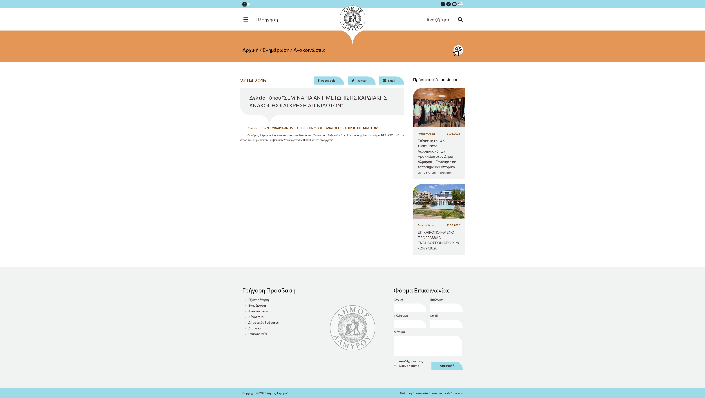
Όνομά (398, 299)
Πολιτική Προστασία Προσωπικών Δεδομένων (431, 393)
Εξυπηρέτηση (258, 300)
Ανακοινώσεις (309, 50)
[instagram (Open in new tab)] (448, 4)
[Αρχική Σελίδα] (352, 18)
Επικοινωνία (257, 334)
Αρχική (250, 50)
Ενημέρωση (276, 50)
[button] (264, 19)
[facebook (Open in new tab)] (443, 4)
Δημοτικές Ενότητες (263, 322)
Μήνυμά (399, 331)
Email (434, 315)
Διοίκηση (255, 328)
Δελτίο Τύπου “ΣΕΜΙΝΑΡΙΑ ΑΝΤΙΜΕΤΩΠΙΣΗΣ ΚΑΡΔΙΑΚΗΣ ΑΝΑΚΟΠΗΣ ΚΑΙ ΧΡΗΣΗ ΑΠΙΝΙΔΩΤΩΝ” (312, 128)
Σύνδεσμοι (256, 317)
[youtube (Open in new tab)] (454, 4)
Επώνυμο (436, 299)
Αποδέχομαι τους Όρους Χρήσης (411, 363)
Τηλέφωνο (401, 315)
